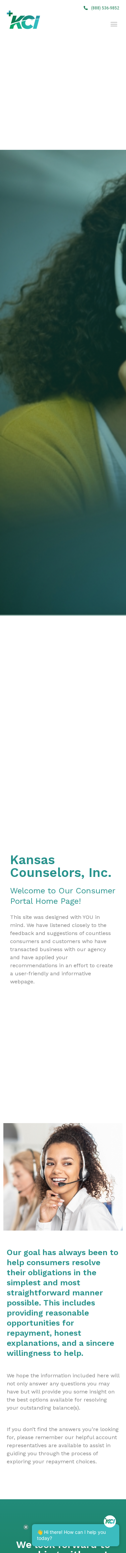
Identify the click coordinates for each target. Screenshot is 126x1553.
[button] (101, 8)
